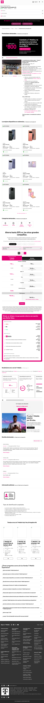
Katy (16, 28)
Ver (8, 558)
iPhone (34, 78)
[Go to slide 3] (30, 57)
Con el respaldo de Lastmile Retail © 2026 (22, 701)
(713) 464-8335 (35, 549)
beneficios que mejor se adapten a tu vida (31, 73)
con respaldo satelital (29, 112)
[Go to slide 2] (18, 57)
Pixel (26, 79)
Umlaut (15, 371)
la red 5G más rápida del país (31, 110)
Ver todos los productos (22, 213)
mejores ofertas (25, 71)
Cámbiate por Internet (27, 23)
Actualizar (22, 409)
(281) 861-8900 (21, 549)
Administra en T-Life (16, 23)
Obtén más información (25, 48)
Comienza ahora (31, 427)
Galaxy (38, 78)
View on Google (6, 452)
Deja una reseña (37, 440)
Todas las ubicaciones (6, 28)
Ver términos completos (36, 431)
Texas (12, 28)
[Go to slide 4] (17, 76)
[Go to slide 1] (6, 57)
